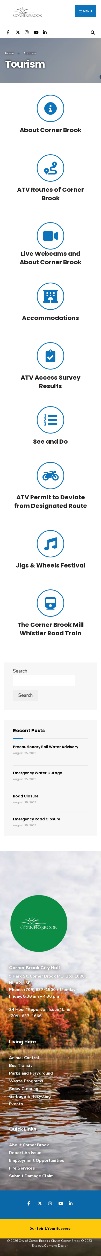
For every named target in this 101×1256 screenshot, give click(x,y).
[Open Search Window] (92, 31)
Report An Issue (25, 1153)
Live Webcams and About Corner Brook (51, 257)
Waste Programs (26, 1081)
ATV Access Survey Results (51, 381)
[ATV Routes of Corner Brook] (50, 168)
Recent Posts (29, 730)
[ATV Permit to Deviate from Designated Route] (50, 475)
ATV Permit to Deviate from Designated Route (50, 501)
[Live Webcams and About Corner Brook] (50, 236)
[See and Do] (50, 420)
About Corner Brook (51, 130)
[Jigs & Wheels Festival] (50, 543)
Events (16, 1104)
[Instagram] (26, 31)
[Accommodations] (50, 296)
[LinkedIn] (44, 31)
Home (9, 53)
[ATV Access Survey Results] (50, 356)
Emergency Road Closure (36, 819)
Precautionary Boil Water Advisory (45, 746)
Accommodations (50, 318)
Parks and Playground (31, 1073)
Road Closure (26, 796)
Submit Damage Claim (31, 1176)
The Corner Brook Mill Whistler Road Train (50, 628)
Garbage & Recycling (30, 1096)
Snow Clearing (23, 1089)
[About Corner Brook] (50, 108)
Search (20, 671)
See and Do (50, 441)
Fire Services (22, 1168)
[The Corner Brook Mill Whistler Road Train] (50, 603)
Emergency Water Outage (37, 772)
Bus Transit (20, 1065)
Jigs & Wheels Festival (50, 565)
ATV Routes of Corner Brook (50, 193)
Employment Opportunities (36, 1160)
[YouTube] (35, 31)
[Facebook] (8, 31)
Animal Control (24, 1058)
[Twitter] (17, 31)
